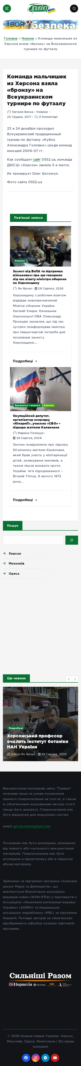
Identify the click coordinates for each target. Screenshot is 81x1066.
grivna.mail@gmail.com (31, 826)
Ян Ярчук (25, 288)
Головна (11, 38)
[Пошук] (71, 540)
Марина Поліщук (30, 433)
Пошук (12, 525)
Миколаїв (16, 563)
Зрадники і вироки (27, 405)
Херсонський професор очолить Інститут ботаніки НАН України (37, 741)
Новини (28, 38)
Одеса (14, 573)
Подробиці (23, 361)
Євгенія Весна (22, 112)
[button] (69, 679)
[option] (40, 724)
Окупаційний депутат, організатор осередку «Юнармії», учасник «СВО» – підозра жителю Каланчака (36, 421)
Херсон (15, 553)
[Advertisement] (40, 625)
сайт (37, 159)
